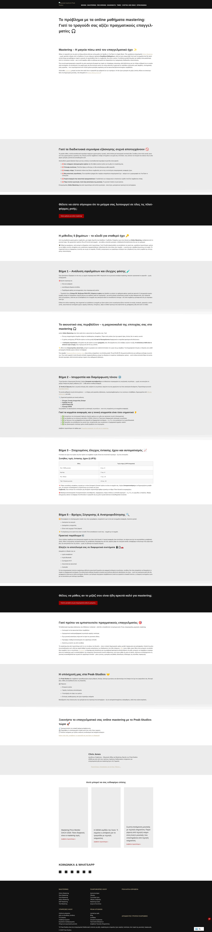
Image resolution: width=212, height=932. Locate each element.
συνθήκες (93, 917)
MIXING (83, 5)
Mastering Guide (95, 901)
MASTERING (91, 5)
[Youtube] (72, 872)
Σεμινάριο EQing (64, 388)
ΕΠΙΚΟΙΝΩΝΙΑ (142, 5)
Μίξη (121, 648)
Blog (91, 915)
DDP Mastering (63, 901)
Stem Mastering (63, 895)
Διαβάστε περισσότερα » (68, 839)
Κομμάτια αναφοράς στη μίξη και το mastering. (95, 428)
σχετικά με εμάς (94, 913)
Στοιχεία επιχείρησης (96, 919)
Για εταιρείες (62, 917)
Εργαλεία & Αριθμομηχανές (67, 921)
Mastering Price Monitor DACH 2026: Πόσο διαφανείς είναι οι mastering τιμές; (73, 832)
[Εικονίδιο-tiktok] (78, 872)
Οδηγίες (92, 895)
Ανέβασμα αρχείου (64, 919)
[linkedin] (84, 872)
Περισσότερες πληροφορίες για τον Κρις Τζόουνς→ (106, 767)
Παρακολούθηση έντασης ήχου (75, 353)
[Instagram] (66, 872)
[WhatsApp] (90, 872)
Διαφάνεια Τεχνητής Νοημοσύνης (100, 924)
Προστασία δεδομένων (97, 921)
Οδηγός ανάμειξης (95, 899)
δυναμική (81, 650)
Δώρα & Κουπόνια (95, 904)
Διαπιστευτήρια (94, 893)
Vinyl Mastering (63, 897)
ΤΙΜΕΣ (119, 5)
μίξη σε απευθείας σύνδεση (67, 915)
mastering (68, 70)
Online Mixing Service (94, 72)
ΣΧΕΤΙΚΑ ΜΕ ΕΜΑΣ (129, 5)
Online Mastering (147, 54)
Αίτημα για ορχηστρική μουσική (68, 924)
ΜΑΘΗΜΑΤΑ (111, 5)
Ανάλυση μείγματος (64, 913)
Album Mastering (64, 899)
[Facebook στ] (60, 872)
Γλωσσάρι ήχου (94, 897)
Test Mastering (63, 904)
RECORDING (101, 5)
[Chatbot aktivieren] (209, 919)
